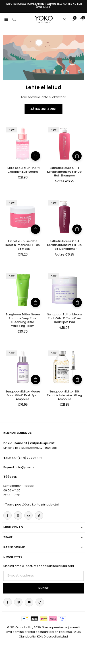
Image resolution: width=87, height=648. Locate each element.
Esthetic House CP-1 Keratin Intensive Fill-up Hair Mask (22, 245)
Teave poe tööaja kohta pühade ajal (32, 504)
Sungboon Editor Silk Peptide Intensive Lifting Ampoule (64, 395)
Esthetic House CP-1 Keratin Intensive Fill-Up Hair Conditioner (64, 245)
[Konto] (64, 19)
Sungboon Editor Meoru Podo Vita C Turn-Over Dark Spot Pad (64, 318)
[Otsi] (14, 19)
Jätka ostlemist (43, 109)
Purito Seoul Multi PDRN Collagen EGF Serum (23, 170)
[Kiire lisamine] (77, 156)
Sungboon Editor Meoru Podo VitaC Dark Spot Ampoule (22, 395)
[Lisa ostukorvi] (35, 156)
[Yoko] (44, 19)
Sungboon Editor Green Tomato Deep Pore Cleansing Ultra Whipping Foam (23, 320)
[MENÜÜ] (6, 19)
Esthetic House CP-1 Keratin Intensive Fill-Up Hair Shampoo (64, 172)
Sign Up (43, 588)
